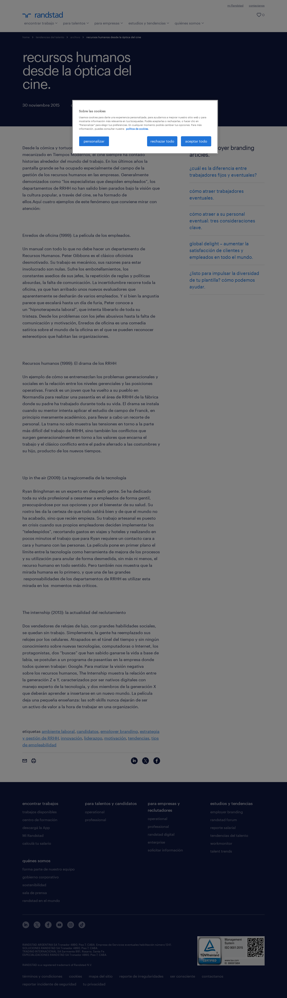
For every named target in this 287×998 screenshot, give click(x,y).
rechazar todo (162, 141)
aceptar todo (196, 141)
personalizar (94, 141)
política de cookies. (137, 128)
